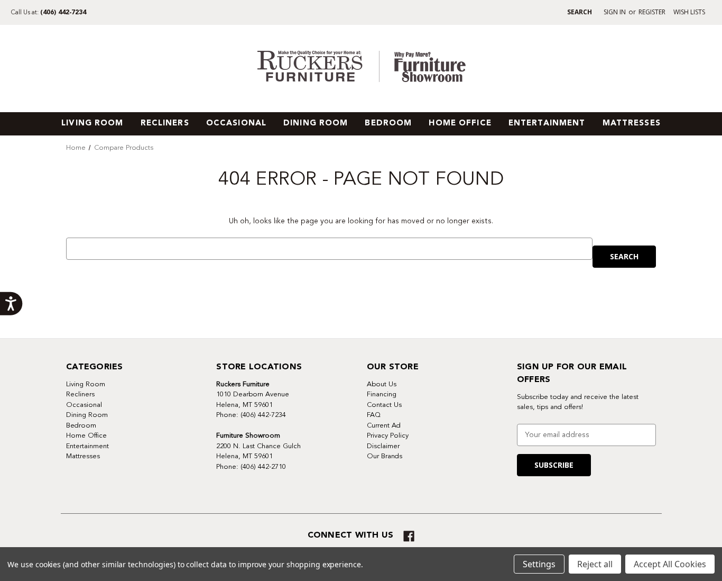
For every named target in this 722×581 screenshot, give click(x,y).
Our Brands (384, 456)
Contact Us (384, 405)
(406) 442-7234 (63, 13)
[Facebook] (408, 536)
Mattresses (632, 124)
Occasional (236, 124)
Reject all (595, 564)
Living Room (92, 124)
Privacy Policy (388, 435)
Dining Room (315, 124)
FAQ (374, 415)
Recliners (165, 124)
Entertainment (547, 124)
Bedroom (388, 124)
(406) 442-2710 (263, 466)
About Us (381, 384)
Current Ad (384, 425)
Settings (539, 564)
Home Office (460, 124)
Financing (381, 394)
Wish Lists (689, 11)
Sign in (615, 11)
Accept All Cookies (670, 564)
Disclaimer (383, 446)
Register (651, 11)
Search (579, 11)
